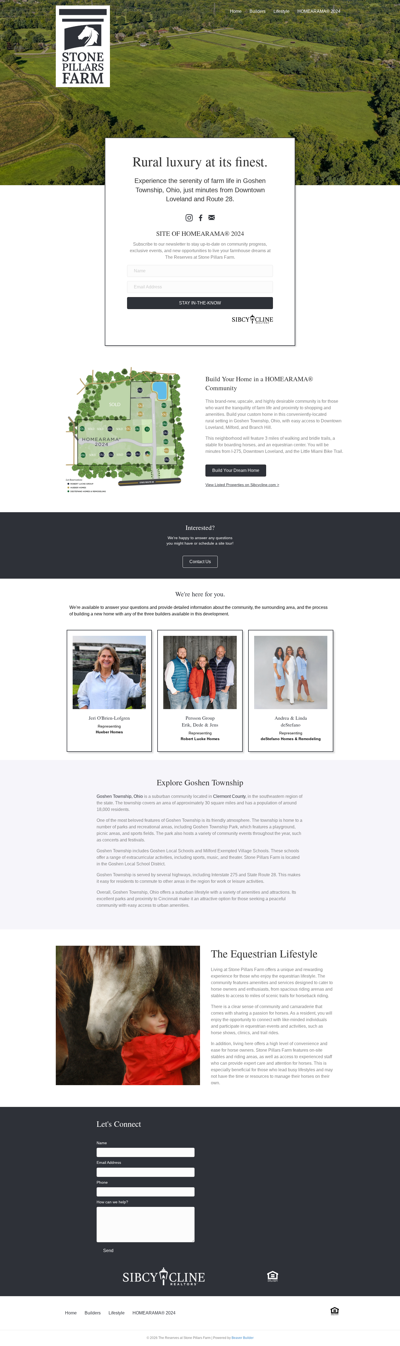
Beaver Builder (243, 1338)
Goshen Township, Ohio (120, 796)
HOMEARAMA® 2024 (318, 11)
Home (236, 11)
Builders (258, 11)
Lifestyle (281, 11)
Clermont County (229, 796)
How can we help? (112, 1202)
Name (102, 1143)
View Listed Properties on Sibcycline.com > (242, 485)
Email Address (109, 1162)
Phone (102, 1182)
